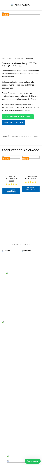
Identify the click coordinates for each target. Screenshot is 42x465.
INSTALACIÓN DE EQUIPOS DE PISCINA (17, 338)
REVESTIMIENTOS (9, 350)
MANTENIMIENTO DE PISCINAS (14, 346)
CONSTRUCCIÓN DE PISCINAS (14, 334)
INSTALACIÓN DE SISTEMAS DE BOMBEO (18, 342)
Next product (39, 58)
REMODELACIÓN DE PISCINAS (14, 360)
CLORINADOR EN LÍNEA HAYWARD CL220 (11, 178)
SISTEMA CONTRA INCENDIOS (13, 364)
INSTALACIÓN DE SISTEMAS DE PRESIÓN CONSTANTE (18, 355)
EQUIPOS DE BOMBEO (10, 389)
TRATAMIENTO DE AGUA (11, 378)
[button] (18, 117)
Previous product (34, 58)
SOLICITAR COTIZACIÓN (13, 123)
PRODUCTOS (7, 416)
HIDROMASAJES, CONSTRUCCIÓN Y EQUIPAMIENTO (16, 373)
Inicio (3, 58)
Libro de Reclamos (13, 322)
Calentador (29, 58)
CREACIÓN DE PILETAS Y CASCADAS (16, 368)
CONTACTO (6, 420)
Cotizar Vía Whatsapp (19, 117)
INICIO (4, 408)
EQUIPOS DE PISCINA (15, 58)
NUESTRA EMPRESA (10, 412)
